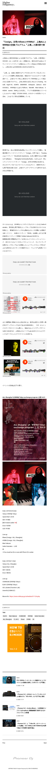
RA (16, 523)
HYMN (28, 619)
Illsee (22, 619)
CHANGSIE (22, 616)
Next (45, 743)
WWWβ (30, 616)
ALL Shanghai (7, 619)
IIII (33, 619)
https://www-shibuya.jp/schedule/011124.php (25, 596)
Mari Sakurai (13, 616)
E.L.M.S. (16, 619)
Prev (4, 743)
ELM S (5, 616)
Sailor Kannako (39, 616)
